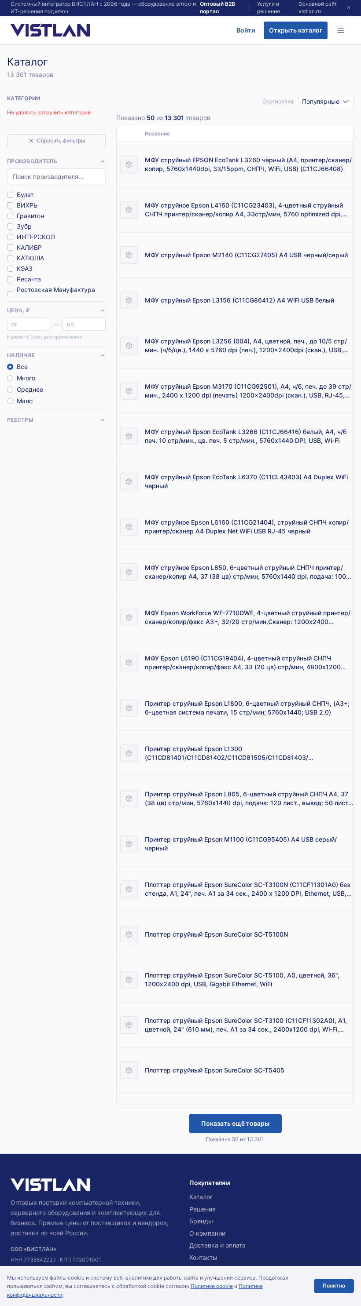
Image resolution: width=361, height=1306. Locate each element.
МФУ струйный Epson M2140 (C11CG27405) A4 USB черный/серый (246, 255)
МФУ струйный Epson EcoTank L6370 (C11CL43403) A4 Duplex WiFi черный (246, 481)
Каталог (201, 1196)
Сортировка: (278, 101)
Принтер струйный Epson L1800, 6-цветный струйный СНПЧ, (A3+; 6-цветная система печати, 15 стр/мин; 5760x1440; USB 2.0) (247, 708)
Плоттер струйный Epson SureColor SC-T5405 (214, 1070)
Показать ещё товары (235, 1123)
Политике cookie (212, 1286)
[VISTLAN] (50, 30)
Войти (245, 30)
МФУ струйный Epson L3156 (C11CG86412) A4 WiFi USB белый (239, 300)
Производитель (32, 161)
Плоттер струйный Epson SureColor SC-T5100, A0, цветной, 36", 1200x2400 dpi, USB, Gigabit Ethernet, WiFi (242, 979)
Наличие (21, 355)
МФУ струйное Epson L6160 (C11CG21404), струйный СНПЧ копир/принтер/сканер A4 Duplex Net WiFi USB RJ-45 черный (247, 526)
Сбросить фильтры (61, 140)
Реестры (20, 419)
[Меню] (340, 30)
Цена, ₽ (18, 310)
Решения (202, 1209)
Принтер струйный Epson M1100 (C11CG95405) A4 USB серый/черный (241, 843)
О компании (207, 1233)
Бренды (201, 1221)
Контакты (203, 1257)
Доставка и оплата (217, 1245)
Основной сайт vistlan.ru (317, 7)
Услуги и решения (268, 7)
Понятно (334, 1285)
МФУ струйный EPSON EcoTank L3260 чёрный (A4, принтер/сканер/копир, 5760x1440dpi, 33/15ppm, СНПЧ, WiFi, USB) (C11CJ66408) (248, 164)
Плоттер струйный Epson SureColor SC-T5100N (216, 934)
